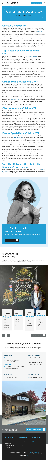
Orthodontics (8, 443)
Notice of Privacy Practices (10, 454)
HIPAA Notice (30, 454)
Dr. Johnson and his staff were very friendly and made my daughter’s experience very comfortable (18, 321)
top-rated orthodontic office (30, 56)
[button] (44, 3)
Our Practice (8, 441)
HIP (27, 455)
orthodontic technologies (16, 99)
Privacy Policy (36, 452)
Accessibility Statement (21, 454)
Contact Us (7, 447)
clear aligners (5, 114)
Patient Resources (9, 445)
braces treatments (17, 137)
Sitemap (30, 452)
